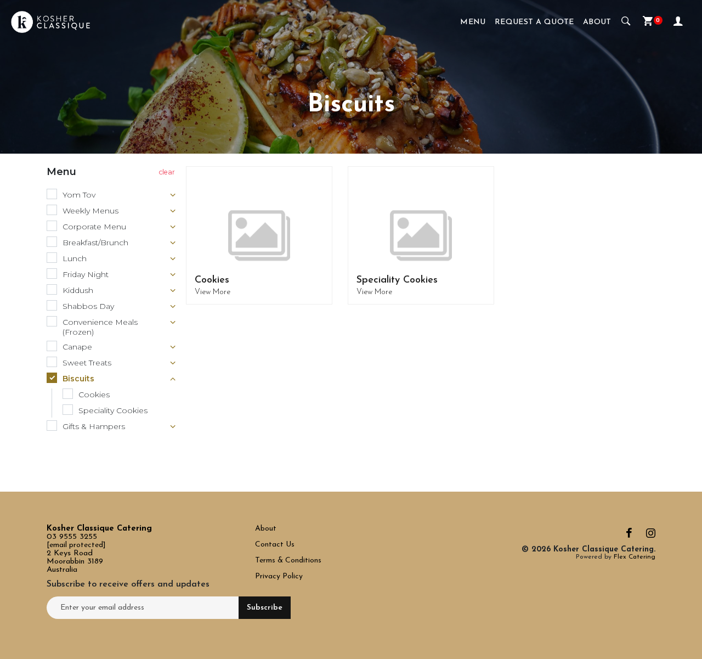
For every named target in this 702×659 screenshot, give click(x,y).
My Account (679, 22)
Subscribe (264, 608)
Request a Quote (534, 22)
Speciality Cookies (397, 280)
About (597, 22)
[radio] (112, 195)
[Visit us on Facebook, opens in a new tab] (629, 536)
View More (212, 292)
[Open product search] (626, 22)
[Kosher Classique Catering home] (50, 22)
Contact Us (276, 544)
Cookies (212, 280)
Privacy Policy (279, 576)
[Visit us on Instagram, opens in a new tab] (650, 536)
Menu (473, 22)
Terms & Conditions (288, 560)
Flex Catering (634, 557)
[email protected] (76, 545)
